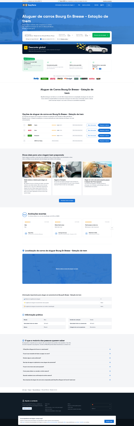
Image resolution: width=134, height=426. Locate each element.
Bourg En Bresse (36, 389)
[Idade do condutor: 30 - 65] (41, 39)
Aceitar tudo (109, 421)
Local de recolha (28, 34)
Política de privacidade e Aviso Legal (53, 410)
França (29, 389)
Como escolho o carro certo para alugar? (54, 407)
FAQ (79, 5)
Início (25, 389)
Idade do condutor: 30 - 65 (48, 39)
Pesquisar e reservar (104, 125)
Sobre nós (47, 404)
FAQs (46, 405)
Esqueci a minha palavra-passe (74, 405)
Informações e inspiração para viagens (64, 5)
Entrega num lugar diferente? (32, 39)
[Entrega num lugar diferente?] (24, 39)
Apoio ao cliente (86, 5)
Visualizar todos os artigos (67, 200)
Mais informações (92, 125)
